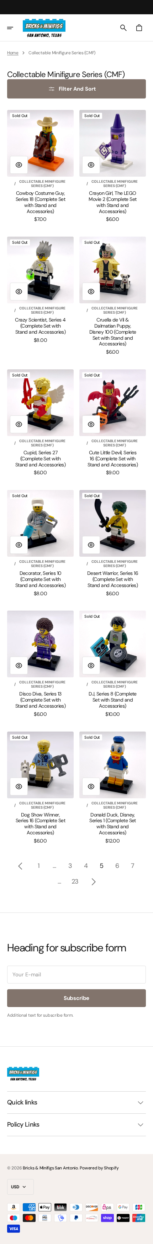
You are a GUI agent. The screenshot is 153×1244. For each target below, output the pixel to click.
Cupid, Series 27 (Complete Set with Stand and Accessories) (40, 458)
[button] (15, 28)
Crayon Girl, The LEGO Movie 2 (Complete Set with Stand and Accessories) (112, 202)
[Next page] (93, 882)
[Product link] (40, 166)
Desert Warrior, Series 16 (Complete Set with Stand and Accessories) (112, 579)
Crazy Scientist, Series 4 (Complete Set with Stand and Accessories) (40, 326)
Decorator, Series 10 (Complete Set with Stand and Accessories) (40, 579)
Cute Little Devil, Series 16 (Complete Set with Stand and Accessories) (113, 458)
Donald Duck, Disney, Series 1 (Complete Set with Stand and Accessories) (112, 824)
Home (13, 52)
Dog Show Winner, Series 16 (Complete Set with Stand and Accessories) (40, 824)
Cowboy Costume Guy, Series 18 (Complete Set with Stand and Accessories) (40, 202)
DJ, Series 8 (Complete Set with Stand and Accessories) (113, 700)
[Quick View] (19, 165)
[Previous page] (20, 866)
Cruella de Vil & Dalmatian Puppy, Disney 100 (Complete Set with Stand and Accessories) (112, 332)
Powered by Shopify (99, 1168)
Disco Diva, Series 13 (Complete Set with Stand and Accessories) (40, 700)
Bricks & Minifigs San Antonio (50, 1168)
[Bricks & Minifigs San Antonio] (44, 27)
